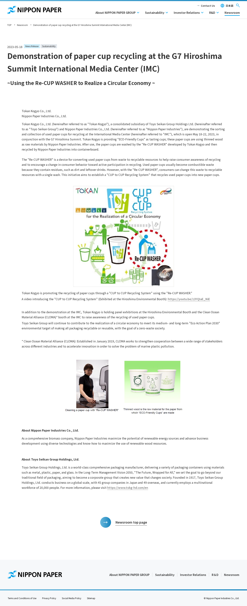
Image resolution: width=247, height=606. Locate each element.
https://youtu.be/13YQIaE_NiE (189, 299)
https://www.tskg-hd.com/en (127, 487)
